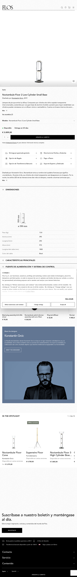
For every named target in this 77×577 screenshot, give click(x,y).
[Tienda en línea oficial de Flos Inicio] (7, 8)
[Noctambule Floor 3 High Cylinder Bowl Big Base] (61, 435)
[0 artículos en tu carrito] (69, 7)
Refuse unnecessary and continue (14, 304)
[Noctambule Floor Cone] (13, 435)
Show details (69, 299)
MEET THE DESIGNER (13, 350)
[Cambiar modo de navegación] (73, 7)
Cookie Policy (30, 291)
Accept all (63, 304)
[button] (62, 7)
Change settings (38, 304)
